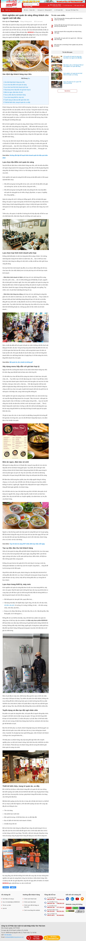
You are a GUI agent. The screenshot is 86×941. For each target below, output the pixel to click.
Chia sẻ (6, 887)
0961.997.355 (51, 899)
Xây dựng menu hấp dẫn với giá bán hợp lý (16, 89)
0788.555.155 (60, 903)
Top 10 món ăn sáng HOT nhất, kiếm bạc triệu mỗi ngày (27, 544)
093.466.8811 (60, 915)
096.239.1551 (60, 911)
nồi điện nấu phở (9, 605)
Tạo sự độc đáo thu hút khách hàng (14, 95)
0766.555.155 (60, 899)
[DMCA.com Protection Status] (70, 911)
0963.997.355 (51, 903)
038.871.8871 (51, 915)
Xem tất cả (67, 91)
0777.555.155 (60, 907)
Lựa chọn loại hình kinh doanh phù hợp (15, 87)
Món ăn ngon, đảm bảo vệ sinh (13, 92)
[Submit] (37, 4)
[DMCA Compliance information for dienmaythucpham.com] (80, 911)
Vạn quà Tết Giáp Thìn (72, 10)
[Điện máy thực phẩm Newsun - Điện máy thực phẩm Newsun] (11, 5)
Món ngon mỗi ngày (79, 5)
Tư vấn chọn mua (67, 5)
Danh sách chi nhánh (55, 5)
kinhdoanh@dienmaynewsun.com (14, 937)
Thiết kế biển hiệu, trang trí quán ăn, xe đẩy (16, 102)
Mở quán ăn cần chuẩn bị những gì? (21, 362)
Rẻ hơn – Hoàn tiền (29, 10)
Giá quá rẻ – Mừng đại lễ (45, 10)
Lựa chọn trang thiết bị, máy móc (13, 97)
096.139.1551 (51, 911)
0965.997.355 (51, 907)
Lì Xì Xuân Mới (59, 10)
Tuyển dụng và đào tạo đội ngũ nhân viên (16, 100)
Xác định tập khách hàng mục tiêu (14, 82)
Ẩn (28, 78)
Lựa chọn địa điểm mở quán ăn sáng (15, 84)
